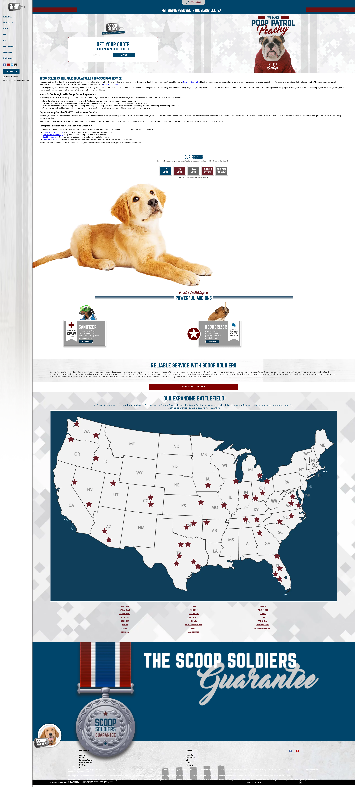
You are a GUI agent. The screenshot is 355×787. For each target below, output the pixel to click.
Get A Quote (11, 71)
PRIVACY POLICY (251, 782)
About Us (82, 755)
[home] (16, 7)
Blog (4, 40)
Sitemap (188, 762)
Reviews (81, 757)
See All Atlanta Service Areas (193, 387)
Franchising (7, 52)
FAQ (4, 35)
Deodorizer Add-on (51, 139)
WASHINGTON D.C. (262, 628)
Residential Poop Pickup (53, 135)
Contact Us (189, 755)
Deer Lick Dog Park (190, 82)
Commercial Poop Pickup (53, 132)
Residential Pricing (85, 760)
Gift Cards (82, 765)
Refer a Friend (8, 46)
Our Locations (8, 58)
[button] (9, 17)
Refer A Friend (190, 757)
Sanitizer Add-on (50, 137)
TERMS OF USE (259, 782)
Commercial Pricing (85, 762)
